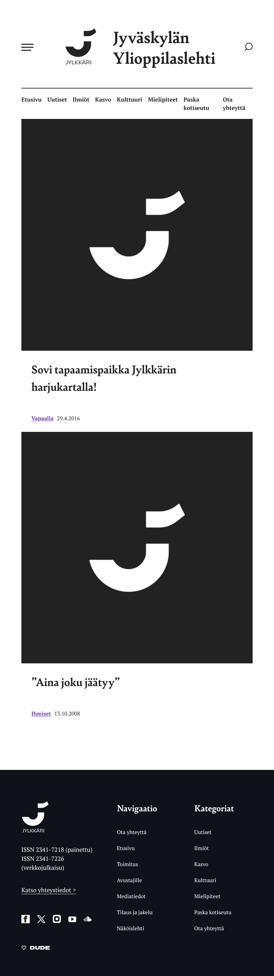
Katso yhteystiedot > (48, 890)
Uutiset (57, 99)
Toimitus (127, 864)
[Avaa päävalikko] (27, 47)
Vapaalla (42, 418)
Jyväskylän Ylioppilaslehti (164, 47)
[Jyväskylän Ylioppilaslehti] (35, 830)
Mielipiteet (163, 99)
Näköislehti (130, 928)
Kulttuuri (129, 99)
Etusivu (31, 99)
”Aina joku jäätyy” (75, 682)
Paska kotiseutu (196, 104)
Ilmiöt (81, 99)
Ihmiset (41, 713)
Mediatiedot (131, 896)
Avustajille (129, 880)
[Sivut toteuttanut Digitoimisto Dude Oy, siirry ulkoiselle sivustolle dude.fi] (35, 949)
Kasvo (103, 99)
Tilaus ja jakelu (135, 912)
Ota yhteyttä (234, 104)
